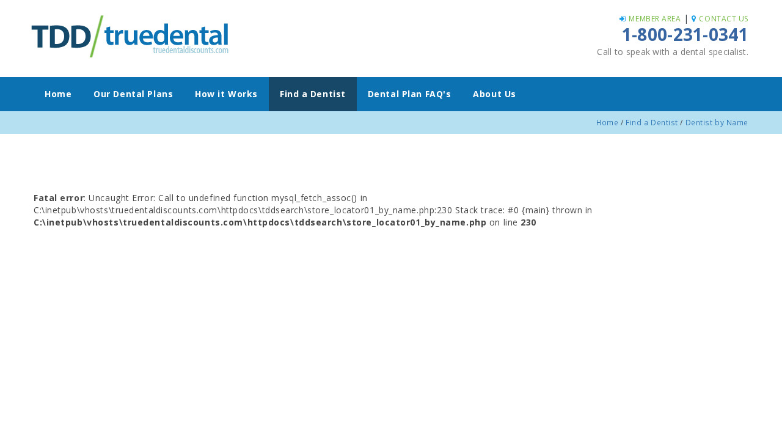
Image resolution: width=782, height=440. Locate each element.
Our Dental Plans (133, 94)
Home (58, 94)
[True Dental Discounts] (131, 34)
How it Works (226, 94)
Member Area (655, 18)
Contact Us (723, 18)
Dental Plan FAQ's (409, 94)
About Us (494, 94)
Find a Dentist (313, 94)
